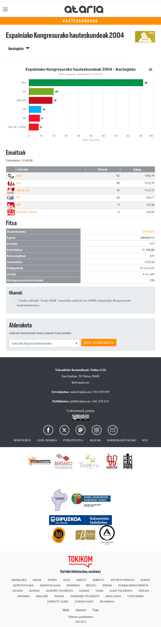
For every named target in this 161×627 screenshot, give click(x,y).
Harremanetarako (121, 440)
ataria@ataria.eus (80, 392)
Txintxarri (135, 596)
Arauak (95, 440)
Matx (66, 610)
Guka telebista (121, 590)
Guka (99, 590)
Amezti (81, 579)
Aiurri (52, 579)
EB (18, 204)
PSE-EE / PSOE (26, 212)
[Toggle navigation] (5, 9)
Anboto (98, 579)
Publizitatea (73, 440)
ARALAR (23, 190)
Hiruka (144, 590)
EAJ (19, 175)
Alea (66, 579)
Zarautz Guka (57, 601)
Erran (107, 585)
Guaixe (84, 590)
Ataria (145, 579)
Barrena (73, 585)
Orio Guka (113, 596)
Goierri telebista (59, 590)
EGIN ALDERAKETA (99, 342)
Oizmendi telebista (84, 596)
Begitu (91, 585)
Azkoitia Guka (50, 585)
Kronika (23, 596)
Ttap (95, 610)
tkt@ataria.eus (80, 382)
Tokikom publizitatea (80, 616)
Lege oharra (47, 440)
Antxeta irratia (122, 579)
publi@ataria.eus (80, 401)
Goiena (34, 590)
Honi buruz (22, 440)
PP (18, 197)
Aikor (37, 579)
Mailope (42, 596)
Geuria (17, 590)
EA (18, 183)
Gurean (81, 610)
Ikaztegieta (17, 48)
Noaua (59, 596)
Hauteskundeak (80, 21)
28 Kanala (107, 601)
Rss (144, 440)
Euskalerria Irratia (133, 585)
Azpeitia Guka (23, 585)
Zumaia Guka (84, 601)
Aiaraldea (19, 579)
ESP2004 (148, 231)
